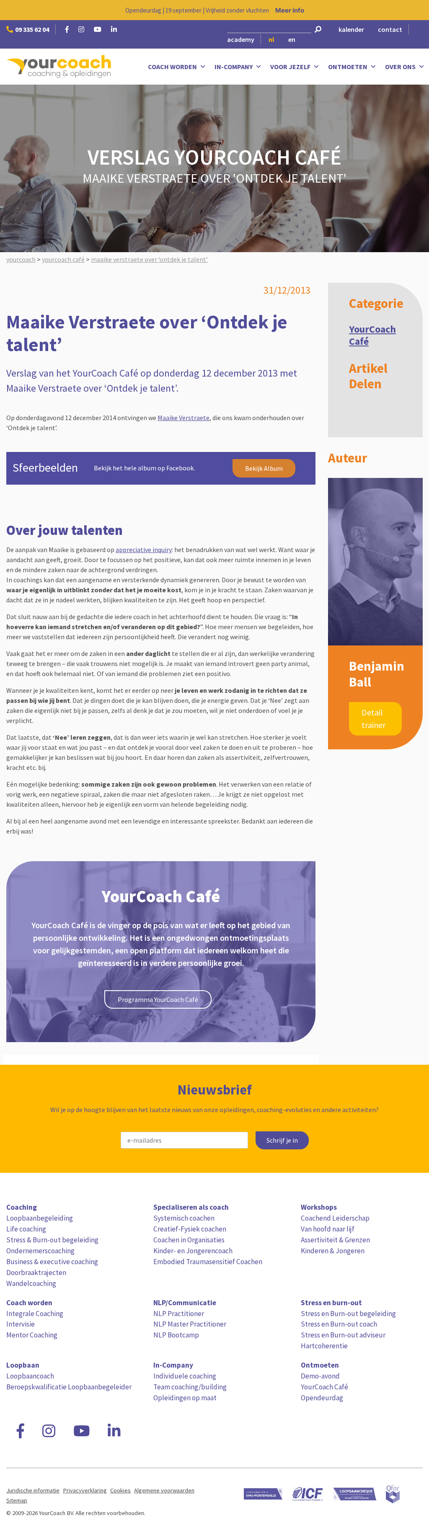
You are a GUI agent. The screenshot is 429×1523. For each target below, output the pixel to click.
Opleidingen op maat (185, 1397)
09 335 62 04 (32, 29)
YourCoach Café (372, 335)
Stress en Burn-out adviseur (343, 1335)
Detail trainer (373, 718)
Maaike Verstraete (183, 417)
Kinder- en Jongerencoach (193, 1250)
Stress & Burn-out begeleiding (52, 1239)
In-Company (233, 66)
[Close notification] (416, 10)
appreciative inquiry (144, 549)
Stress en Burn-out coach (339, 1324)
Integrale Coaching (34, 1313)
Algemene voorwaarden (164, 1490)
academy (240, 39)
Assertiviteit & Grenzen (335, 1239)
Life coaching (26, 1229)
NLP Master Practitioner (189, 1324)
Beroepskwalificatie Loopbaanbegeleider (69, 1386)
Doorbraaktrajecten (36, 1272)
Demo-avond (320, 1376)
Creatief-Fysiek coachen (189, 1229)
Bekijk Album (264, 468)
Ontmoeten (347, 66)
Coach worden (172, 66)
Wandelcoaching (31, 1283)
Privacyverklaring (85, 1490)
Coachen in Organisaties (189, 1239)
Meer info (289, 10)
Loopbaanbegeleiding (39, 1218)
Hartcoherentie (324, 1345)
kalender (351, 29)
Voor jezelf (290, 66)
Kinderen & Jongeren (332, 1250)
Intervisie (20, 1324)
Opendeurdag (322, 1397)
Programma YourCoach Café (158, 999)
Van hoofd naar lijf (327, 1229)
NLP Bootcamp (176, 1335)
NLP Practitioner (178, 1313)
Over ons (400, 66)
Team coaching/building (190, 1386)
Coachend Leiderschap (335, 1218)
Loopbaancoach (30, 1376)
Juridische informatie (32, 1490)
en (291, 39)
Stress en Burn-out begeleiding (348, 1313)
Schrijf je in (282, 1140)
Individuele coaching (184, 1376)
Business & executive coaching (52, 1261)
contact (390, 29)
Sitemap (16, 1500)
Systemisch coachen (183, 1218)
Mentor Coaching (31, 1335)
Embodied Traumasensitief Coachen (207, 1261)
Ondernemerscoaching (40, 1250)
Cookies (120, 1490)
